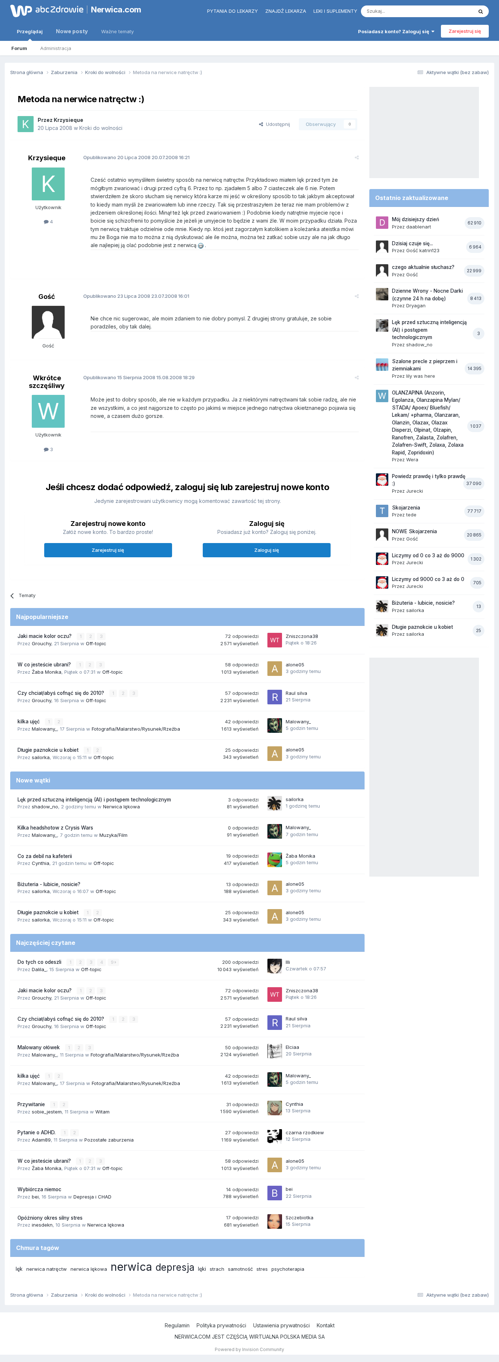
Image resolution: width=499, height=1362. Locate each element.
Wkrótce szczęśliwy (47, 382)
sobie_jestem (47, 1112)
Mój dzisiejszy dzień (415, 219)
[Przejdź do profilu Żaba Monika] (274, 860)
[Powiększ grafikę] (200, 245)
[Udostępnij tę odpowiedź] (357, 157)
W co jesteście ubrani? (45, 664)
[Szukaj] (481, 11)
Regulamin (177, 1325)
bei (35, 1197)
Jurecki (414, 491)
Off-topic (96, 643)
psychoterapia (287, 1269)
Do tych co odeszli (40, 962)
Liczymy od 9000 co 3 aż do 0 (428, 579)
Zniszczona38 (302, 636)
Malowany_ (44, 729)
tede (411, 515)
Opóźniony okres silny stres (50, 1218)
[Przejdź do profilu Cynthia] (274, 1108)
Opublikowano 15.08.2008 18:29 (139, 377)
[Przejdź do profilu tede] (382, 511)
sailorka (41, 757)
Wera (412, 459)
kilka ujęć (29, 721)
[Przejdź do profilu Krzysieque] (26, 124)
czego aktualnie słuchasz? (423, 267)
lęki (202, 1269)
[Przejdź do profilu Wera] (382, 396)
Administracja (55, 48)
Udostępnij (276, 124)
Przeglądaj (30, 31)
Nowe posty (72, 31)
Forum (19, 48)
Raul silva (296, 693)
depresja (175, 1267)
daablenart (418, 227)
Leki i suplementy (335, 11)
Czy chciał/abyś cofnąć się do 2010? (62, 693)
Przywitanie (32, 1104)
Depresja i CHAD (92, 1197)
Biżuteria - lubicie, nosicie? (49, 884)
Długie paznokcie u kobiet (49, 750)
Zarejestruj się (465, 31)
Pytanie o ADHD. (37, 1132)
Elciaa (292, 1047)
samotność (240, 1269)
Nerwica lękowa (121, 806)
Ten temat (452, 11)
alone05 (295, 664)
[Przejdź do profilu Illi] (274, 966)
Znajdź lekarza (285, 11)
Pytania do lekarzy (232, 11)
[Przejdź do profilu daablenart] (382, 222)
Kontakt (326, 1325)
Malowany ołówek (39, 1047)
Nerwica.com (116, 9)
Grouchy (41, 643)
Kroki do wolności (100, 128)
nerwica (131, 1266)
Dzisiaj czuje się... (412, 243)
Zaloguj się (266, 550)
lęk (19, 1269)
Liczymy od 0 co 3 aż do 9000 (428, 555)
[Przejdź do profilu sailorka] (274, 803)
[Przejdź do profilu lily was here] (382, 364)
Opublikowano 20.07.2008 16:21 (136, 157)
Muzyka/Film (113, 835)
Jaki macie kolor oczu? (45, 636)
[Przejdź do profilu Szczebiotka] (274, 1221)
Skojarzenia (406, 508)
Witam (102, 1112)
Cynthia (40, 863)
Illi (288, 962)
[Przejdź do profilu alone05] (274, 668)
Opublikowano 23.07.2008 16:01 (136, 296)
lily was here (420, 376)
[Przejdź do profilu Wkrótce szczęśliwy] (48, 411)
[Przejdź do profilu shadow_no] (382, 325)
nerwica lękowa (89, 1269)
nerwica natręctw (46, 1269)
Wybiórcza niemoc (39, 1189)
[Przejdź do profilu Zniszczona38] (274, 640)
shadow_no (45, 806)
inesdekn (42, 1225)
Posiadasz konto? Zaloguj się (394, 31)
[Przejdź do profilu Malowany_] (274, 725)
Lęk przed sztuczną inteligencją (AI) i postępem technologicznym (94, 800)
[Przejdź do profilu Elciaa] (274, 1051)
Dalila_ (39, 969)
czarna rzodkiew (305, 1132)
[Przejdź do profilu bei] (274, 1193)
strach (217, 1269)
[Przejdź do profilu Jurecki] (382, 479)
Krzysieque (68, 120)
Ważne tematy (117, 31)
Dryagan (416, 305)
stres (262, 1269)
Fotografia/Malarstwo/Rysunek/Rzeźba (136, 729)
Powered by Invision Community (249, 1349)
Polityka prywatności (221, 1325)
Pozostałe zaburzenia (109, 1140)
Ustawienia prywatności (281, 1325)
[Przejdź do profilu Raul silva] (274, 697)
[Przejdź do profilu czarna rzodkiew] (274, 1136)
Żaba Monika (46, 672)
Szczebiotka (299, 1217)
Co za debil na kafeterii (45, 856)
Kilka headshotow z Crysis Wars (55, 828)
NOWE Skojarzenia (414, 531)
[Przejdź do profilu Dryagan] (382, 294)
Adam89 (41, 1140)
